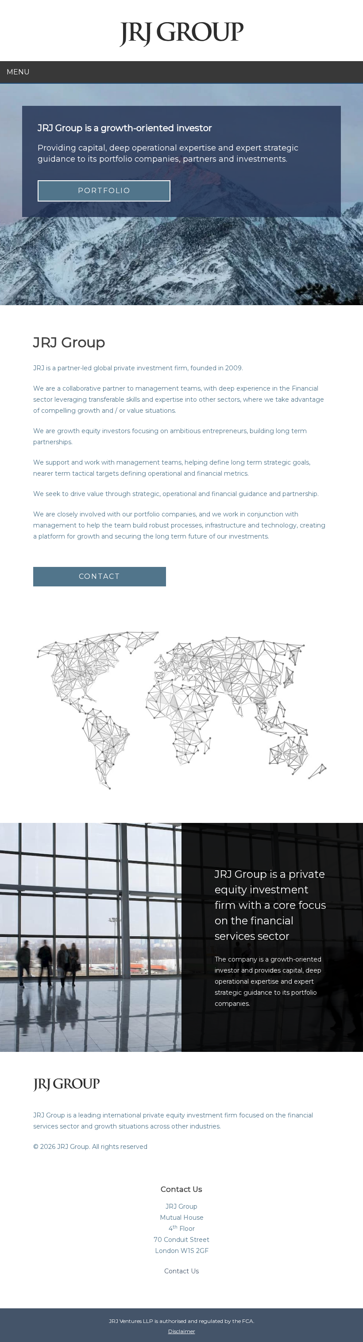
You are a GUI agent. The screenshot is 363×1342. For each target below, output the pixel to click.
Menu (18, 72)
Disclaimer (181, 1331)
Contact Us (181, 1271)
